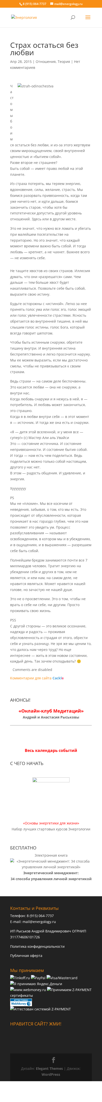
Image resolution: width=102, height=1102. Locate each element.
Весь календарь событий (51, 750)
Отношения (46, 61)
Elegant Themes (49, 1068)
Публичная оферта (26, 955)
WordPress (51, 1074)
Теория (64, 61)
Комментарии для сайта (37, 678)
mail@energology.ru (39, 921)
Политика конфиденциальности (37, 946)
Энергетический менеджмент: (51, 873)
